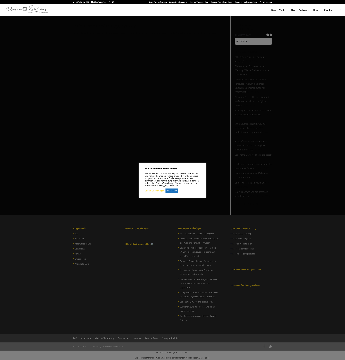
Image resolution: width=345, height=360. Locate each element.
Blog (293, 10)
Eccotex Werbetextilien (198, 2)
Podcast (303, 10)
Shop (315, 10)
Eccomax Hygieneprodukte (246, 2)
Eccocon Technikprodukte (221, 2)
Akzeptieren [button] (172, 190)
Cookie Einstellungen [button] (154, 190)
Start (273, 10)
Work (281, 10)
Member (328, 10)
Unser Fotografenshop (158, 2)
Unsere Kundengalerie (178, 2)
